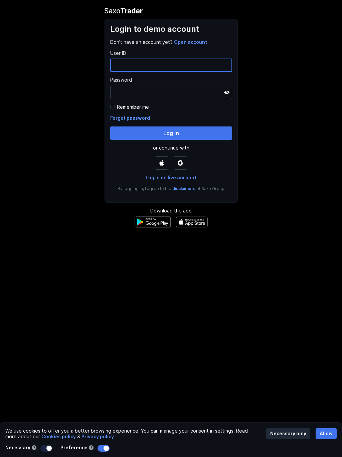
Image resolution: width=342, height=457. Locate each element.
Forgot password (130, 118)
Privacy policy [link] (97, 436)
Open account (190, 42)
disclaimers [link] (183, 188)
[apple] (161, 163)
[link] (190, 42)
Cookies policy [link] (58, 436)
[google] (180, 163)
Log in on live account (171, 177)
